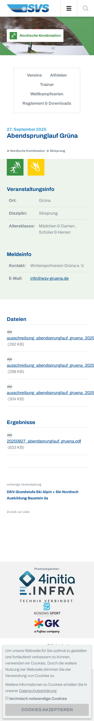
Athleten (58, 75)
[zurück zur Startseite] (28, 10)
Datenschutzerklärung (37, 691)
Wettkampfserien (46, 94)
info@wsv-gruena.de (49, 278)
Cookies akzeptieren (47, 709)
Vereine (34, 75)
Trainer (47, 84)
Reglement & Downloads (46, 103)
